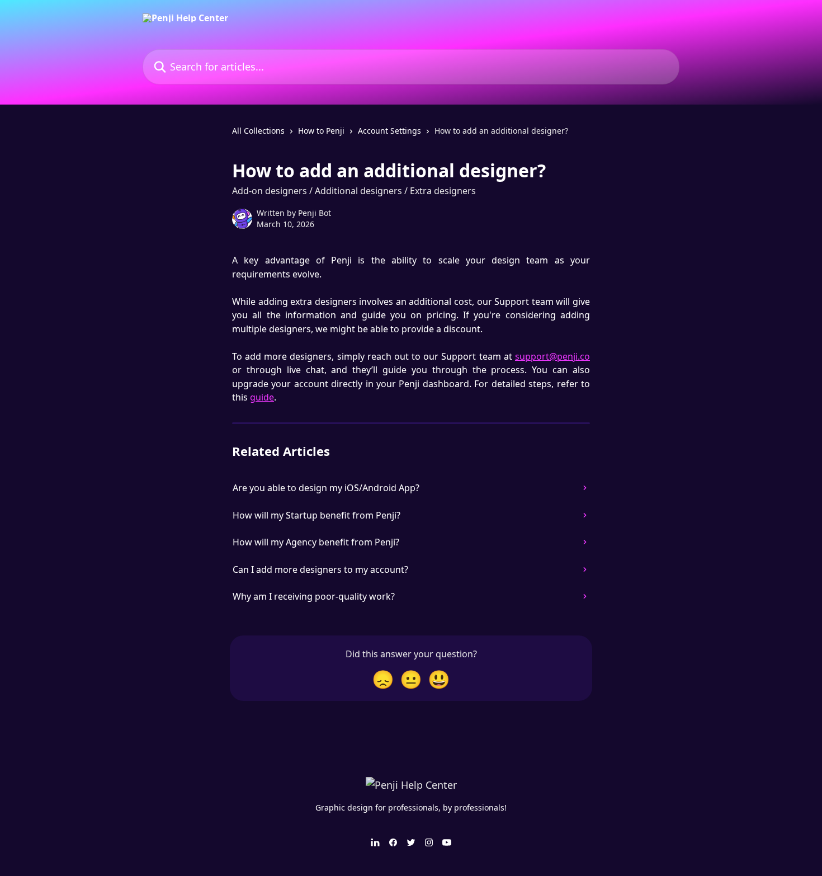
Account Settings (389, 130)
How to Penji (321, 130)
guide (262, 397)
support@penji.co (552, 356)
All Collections (258, 130)
